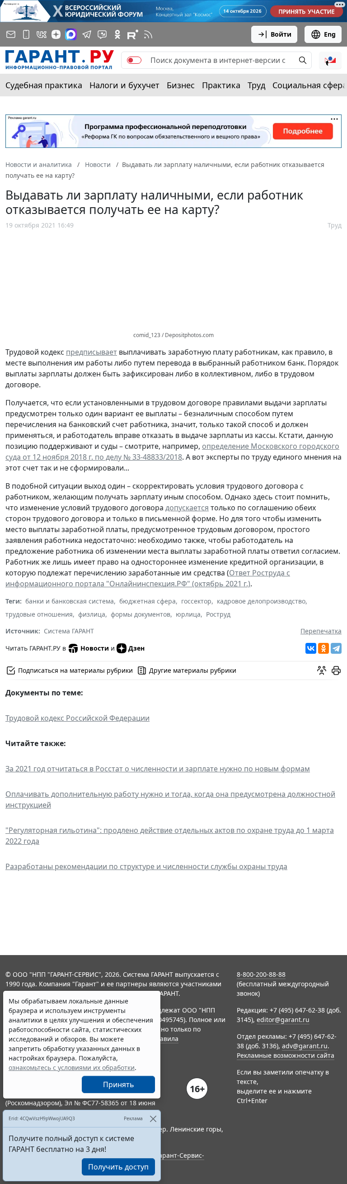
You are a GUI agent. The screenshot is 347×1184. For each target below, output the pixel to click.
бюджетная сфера (147, 601)
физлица (91, 614)
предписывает (91, 352)
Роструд (218, 614)
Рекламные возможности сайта (285, 1055)
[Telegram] (336, 648)
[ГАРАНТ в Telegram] (86, 34)
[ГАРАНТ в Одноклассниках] (117, 34)
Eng (330, 34)
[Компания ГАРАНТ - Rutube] (132, 34)
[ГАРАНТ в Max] (71, 34)
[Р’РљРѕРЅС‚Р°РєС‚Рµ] (310, 648)
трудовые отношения (39, 614)
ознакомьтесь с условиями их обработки (72, 1067)
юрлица (188, 614)
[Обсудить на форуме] (321, 670)
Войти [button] (281, 34)
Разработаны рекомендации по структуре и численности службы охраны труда (146, 866)
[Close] (153, 1118)
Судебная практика (43, 85)
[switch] (134, 60)
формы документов (140, 614)
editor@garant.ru (283, 1019)
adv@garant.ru (305, 1045)
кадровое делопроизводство (261, 601)
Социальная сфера (309, 85)
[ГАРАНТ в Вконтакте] (41, 34)
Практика (221, 85)
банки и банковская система (69, 601)
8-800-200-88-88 (261, 974)
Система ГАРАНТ (69, 631)
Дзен (136, 648)
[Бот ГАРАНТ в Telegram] (102, 34)
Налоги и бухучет (124, 85)
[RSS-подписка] (148, 34)
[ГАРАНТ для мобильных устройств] (26, 34)
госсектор (196, 601)
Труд (256, 85)
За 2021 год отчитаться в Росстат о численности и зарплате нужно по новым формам (157, 769)
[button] (330, 60)
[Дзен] (56, 34)
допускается (187, 508)
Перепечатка (321, 631)
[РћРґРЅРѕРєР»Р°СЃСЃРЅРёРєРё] (323, 648)
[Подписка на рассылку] (10, 34)
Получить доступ (118, 1167)
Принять (118, 1084)
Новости (94, 648)
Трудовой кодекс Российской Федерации (77, 718)
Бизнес (181, 85)
